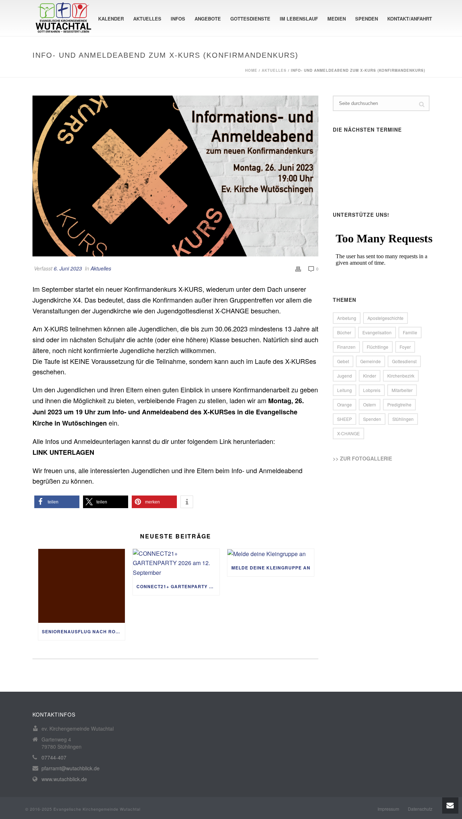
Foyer (405, 347)
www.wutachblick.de (64, 779)
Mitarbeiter (402, 390)
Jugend (344, 376)
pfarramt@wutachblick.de (71, 768)
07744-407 (54, 757)
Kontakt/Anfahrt (409, 18)
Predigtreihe (399, 404)
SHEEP (344, 419)
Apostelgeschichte (385, 318)
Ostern (369, 404)
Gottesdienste (250, 18)
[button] (56, 502)
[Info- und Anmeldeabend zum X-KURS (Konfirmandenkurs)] (175, 176)
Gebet (343, 361)
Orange (344, 404)
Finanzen (346, 347)
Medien (336, 18)
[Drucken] (298, 268)
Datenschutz (420, 809)
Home (251, 70)
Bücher (344, 332)
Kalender (111, 18)
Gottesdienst (404, 361)
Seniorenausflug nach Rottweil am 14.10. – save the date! (83, 631)
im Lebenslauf (299, 18)
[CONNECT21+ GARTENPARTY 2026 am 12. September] (176, 563)
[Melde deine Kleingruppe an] (270, 554)
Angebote (208, 18)
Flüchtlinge (377, 347)
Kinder (369, 376)
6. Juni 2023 (68, 268)
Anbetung (346, 318)
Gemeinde (370, 361)
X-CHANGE (348, 433)
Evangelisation (377, 332)
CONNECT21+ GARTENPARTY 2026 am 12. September (177, 586)
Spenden (366, 18)
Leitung (344, 390)
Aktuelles (147, 18)
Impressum (388, 809)
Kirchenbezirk (400, 376)
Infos (178, 18)
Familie (410, 332)
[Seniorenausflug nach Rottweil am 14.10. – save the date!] (81, 586)
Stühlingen (403, 419)
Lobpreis (371, 390)
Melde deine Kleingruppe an (270, 567)
